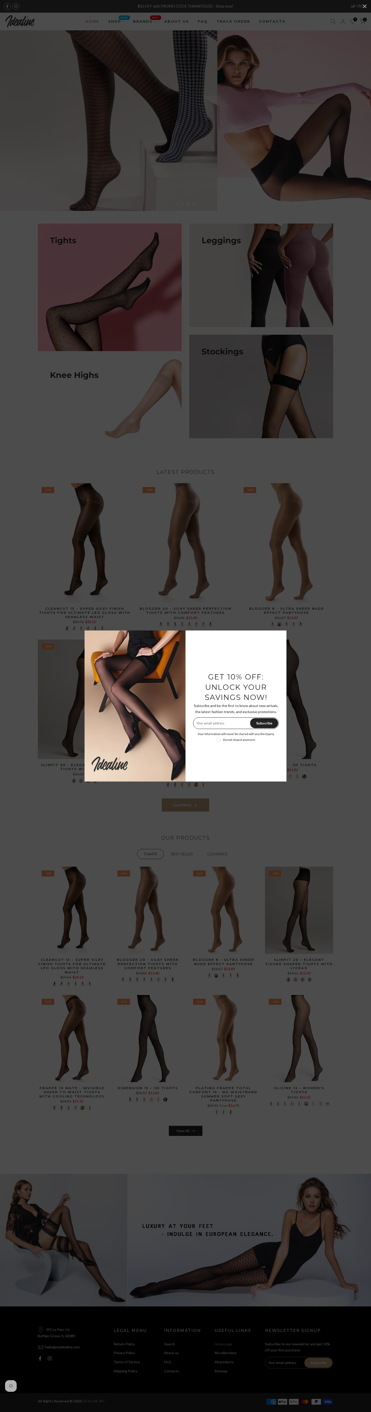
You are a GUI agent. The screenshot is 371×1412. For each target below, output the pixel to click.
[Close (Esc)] (364, 6)
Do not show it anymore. (239, 740)
